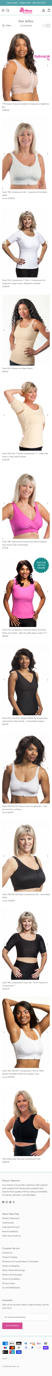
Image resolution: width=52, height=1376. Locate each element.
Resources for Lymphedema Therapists (20, 1261)
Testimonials (8, 1222)
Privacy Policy (8, 1283)
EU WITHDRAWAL (11, 1287)
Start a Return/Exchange (13, 1270)
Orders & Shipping (10, 1266)
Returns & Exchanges (12, 1274)
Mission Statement (10, 1218)
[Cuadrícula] (44, 25)
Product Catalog (9, 1257)
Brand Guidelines (10, 1231)
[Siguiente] (48, 65)
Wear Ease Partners (11, 1235)
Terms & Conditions (11, 1279)
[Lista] (48, 25)
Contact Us (7, 1252)
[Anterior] (4, 65)
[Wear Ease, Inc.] (26, 10)
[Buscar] (9, 10)
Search (4, 1358)
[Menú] (3, 10)
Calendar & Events (11, 1227)
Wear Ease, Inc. (14, 1366)
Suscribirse (12, 1325)
